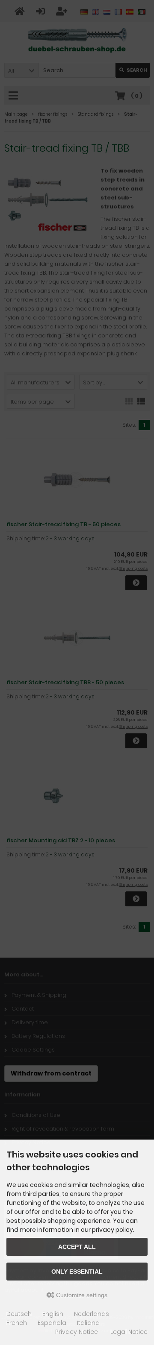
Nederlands (91, 1314)
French (16, 1323)
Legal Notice (129, 1331)
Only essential (77, 1271)
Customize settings (80, 1295)
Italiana (88, 1323)
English (52, 1314)
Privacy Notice (76, 1331)
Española (52, 1323)
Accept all (77, 1246)
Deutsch (19, 1314)
